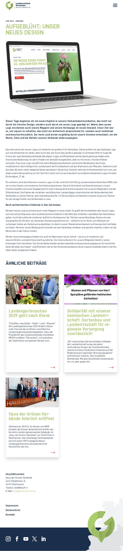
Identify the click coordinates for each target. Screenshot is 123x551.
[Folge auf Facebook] (16, 538)
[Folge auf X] (34, 538)
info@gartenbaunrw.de (24, 491)
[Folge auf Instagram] (8, 538)
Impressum (12, 506)
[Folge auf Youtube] (25, 538)
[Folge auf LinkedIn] (43, 538)
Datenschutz (13, 510)
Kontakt (10, 515)
